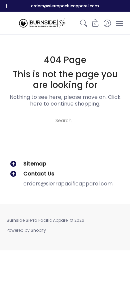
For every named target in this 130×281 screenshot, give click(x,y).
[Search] (83, 23)
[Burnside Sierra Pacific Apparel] (42, 23)
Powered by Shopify (26, 230)
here (36, 104)
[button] (95, 23)
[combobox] (65, 120)
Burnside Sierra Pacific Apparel (38, 220)
